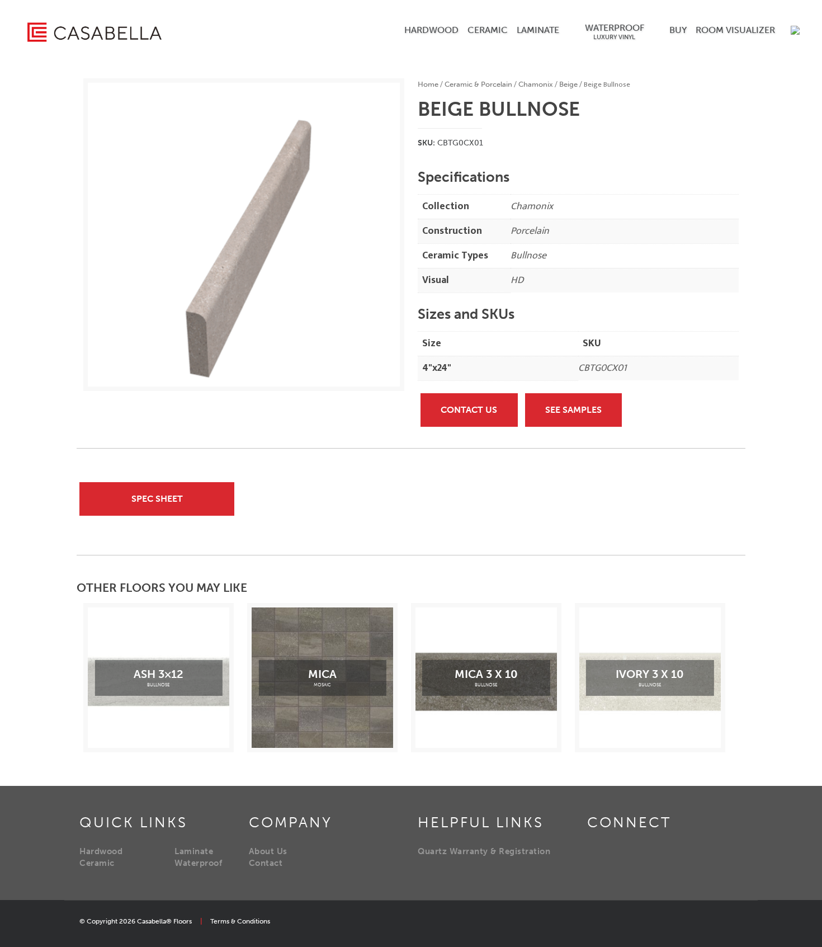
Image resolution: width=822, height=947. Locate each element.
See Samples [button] (573, 409)
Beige (568, 84)
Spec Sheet (157, 498)
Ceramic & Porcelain (478, 84)
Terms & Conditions (240, 921)
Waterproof (198, 863)
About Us (268, 851)
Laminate (193, 851)
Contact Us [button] (469, 409)
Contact (266, 863)
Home (428, 84)
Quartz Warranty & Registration (484, 851)
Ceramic (97, 863)
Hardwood (100, 851)
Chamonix (535, 84)
